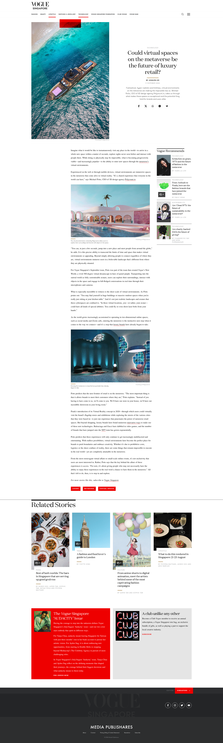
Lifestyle (162, 551)
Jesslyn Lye (154, 80)
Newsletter (127, 732)
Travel (80, 551)
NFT (104, 430)
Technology (153, 48)
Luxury (75, 488)
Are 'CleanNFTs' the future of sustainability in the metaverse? (181, 209)
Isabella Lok (180, 171)
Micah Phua (45, 588)
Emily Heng (180, 197)
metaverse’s (144, 161)
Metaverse (89, 488)
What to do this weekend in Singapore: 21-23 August (173, 555)
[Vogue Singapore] (40, 5)
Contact (93, 732)
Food (38, 570)
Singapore (114, 480)
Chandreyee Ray (182, 238)
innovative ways (133, 422)
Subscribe (147, 634)
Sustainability (178, 202)
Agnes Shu (43, 586)
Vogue (107, 480)
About (84, 732)
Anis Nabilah (164, 566)
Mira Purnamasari (178, 241)
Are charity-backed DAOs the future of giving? (181, 231)
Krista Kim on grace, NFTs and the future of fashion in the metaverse (181, 162)
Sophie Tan (138, 593)
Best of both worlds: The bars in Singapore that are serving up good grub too (52, 576)
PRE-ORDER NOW (61, 675)
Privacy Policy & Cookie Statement (110, 732)
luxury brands (119, 324)
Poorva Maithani (168, 564)
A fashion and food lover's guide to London (91, 555)
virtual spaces (107, 488)
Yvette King (84, 564)
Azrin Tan (54, 586)
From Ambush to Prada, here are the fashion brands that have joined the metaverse (181, 188)
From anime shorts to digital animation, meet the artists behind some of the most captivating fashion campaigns (133, 579)
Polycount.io (130, 179)
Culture (121, 570)
